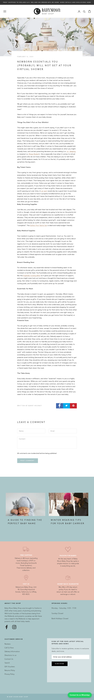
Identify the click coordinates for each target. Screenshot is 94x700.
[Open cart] (89, 11)
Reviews (8, 644)
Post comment (28, 460)
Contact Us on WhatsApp (80, 695)
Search (7, 663)
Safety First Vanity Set (38, 225)
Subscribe (59, 663)
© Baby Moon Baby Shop (17, 696)
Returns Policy (10, 670)
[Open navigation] (4, 11)
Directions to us (10, 655)
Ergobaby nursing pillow (31, 275)
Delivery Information (12, 651)
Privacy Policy (9, 674)
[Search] (84, 11)
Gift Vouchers (10, 666)
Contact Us (9, 659)
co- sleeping (71, 151)
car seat (44, 191)
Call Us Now (9, 648)
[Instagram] (14, 627)
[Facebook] (7, 627)
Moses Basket (33, 154)
